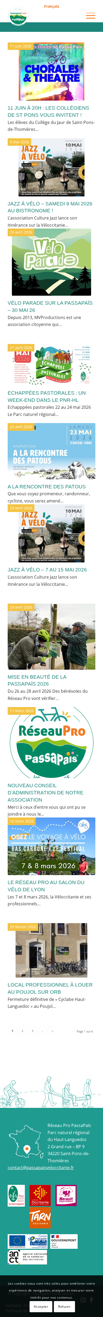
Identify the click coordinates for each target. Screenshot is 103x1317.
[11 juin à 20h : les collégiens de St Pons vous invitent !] (51, 71)
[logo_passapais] (43, 15)
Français (51, 6)
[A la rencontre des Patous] (51, 451)
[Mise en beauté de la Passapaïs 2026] (51, 637)
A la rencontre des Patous (47, 486)
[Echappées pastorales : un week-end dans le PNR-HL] (51, 365)
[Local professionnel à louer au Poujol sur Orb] (51, 950)
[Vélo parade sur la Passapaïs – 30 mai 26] (51, 262)
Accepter (41, 1306)
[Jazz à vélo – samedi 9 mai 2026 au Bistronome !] (51, 167)
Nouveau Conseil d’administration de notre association (45, 793)
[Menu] (88, 15)
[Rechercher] (76, 15)
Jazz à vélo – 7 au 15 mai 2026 (47, 570)
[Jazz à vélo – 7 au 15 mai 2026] (51, 533)
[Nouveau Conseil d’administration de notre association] (51, 742)
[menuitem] (51, 6)
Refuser (64, 1306)
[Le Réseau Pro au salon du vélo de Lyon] (51, 846)
